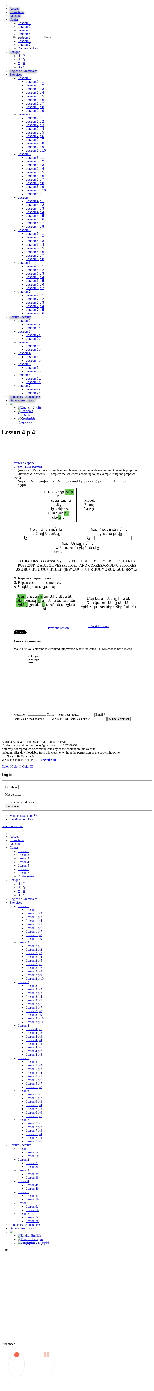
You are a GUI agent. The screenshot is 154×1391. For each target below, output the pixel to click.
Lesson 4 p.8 (35, 226)
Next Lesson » (98, 626)
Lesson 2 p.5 (35, 132)
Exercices (16, 74)
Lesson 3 (24, 30)
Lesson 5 (24, 37)
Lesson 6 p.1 (35, 266)
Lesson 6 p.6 (35, 284)
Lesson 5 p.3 (35, 241)
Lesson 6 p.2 (35, 270)
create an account (12, 826)
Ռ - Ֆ (21, 67)
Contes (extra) (28, 48)
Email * (100, 714)
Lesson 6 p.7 (35, 288)
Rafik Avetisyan (45, 759)
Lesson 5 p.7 (35, 255)
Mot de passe (13, 794)
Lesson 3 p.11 (36, 194)
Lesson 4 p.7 (35, 223)
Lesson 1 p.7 (35, 103)
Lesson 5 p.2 (35, 237)
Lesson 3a (33, 346)
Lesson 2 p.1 (35, 118)
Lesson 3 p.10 (36, 190)
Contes (14, 19)
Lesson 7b (33, 393)
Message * (20, 714)
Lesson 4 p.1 (35, 201)
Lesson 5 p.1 (35, 233)
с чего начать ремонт (28, 466)
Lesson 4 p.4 (35, 212)
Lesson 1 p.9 (35, 110)
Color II (16, 766)
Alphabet (15, 15)
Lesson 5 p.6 (35, 252)
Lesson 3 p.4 (35, 168)
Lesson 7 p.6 (35, 313)
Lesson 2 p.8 (35, 143)
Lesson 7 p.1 (35, 295)
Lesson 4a (33, 357)
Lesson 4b (33, 360)
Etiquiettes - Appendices (25, 396)
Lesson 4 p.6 (35, 219)
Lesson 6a (33, 378)
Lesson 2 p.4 (35, 128)
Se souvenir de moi (22, 802)
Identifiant (11, 787)
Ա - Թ (21, 56)
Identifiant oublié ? (21, 819)
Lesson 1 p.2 (35, 85)
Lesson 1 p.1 (35, 81)
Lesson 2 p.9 (35, 147)
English (37, 407)
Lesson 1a (33, 324)
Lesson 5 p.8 (35, 259)
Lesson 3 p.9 (35, 186)
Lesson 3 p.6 (35, 176)
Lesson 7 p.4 (35, 306)
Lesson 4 (24, 34)
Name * (52, 714)
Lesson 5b (33, 371)
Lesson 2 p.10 (36, 150)
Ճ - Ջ (21, 63)
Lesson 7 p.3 (35, 302)
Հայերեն (42, 1243)
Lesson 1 (24, 23)
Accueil (14, 8)
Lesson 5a (33, 367)
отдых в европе (24, 463)
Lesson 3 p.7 (35, 179)
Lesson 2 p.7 (35, 139)
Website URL (60, 718)
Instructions (17, 12)
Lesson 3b (33, 349)
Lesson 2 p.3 (35, 125)
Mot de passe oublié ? (23, 815)
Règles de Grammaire (23, 71)
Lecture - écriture (20, 317)
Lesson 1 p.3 (35, 89)
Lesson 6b (33, 382)
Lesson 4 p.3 (35, 208)
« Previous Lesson (57, 628)
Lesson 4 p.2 (35, 204)
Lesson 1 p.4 (35, 92)
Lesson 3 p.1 (35, 157)
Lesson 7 (24, 44)
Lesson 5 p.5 (35, 248)
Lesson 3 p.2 (35, 161)
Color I (6, 766)
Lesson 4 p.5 (35, 215)
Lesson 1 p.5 (35, 96)
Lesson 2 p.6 (35, 136)
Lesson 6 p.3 (35, 273)
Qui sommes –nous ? (23, 400)
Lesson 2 (24, 26)
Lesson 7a (33, 389)
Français (24, 414)
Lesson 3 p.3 (35, 165)
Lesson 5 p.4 (35, 244)
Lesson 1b (33, 328)
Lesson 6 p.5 (35, 281)
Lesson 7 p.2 (35, 299)
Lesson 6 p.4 (35, 277)
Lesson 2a (33, 335)
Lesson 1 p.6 (35, 100)
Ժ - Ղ (21, 59)
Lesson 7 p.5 (35, 309)
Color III (27, 766)
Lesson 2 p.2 (35, 121)
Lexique (15, 52)
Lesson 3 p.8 (35, 183)
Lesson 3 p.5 (35, 172)
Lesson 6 (24, 41)
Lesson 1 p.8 (35, 107)
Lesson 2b (33, 338)
